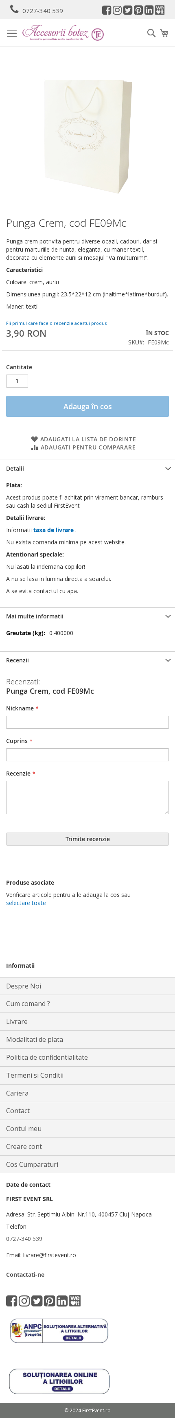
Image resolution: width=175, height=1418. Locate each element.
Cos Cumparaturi (32, 1164)
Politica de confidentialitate (47, 1057)
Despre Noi (23, 986)
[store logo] (63, 33)
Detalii (15, 468)
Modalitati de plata (34, 1039)
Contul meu (24, 1128)
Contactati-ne (25, 1274)
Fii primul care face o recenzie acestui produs (56, 323)
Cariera (17, 1093)
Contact (18, 1110)
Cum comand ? (28, 1003)
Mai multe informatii (34, 616)
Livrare (17, 1021)
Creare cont (24, 1146)
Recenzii (17, 660)
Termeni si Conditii (34, 1075)
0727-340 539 (42, 11)
